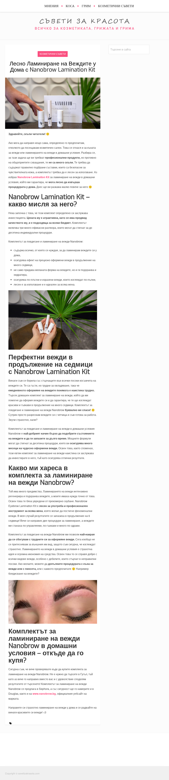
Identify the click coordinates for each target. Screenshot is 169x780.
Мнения (51, 6)
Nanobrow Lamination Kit (33, 177)
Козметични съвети (116, 6)
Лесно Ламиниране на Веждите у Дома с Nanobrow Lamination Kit (53, 66)
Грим (86, 6)
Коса (70, 6)
